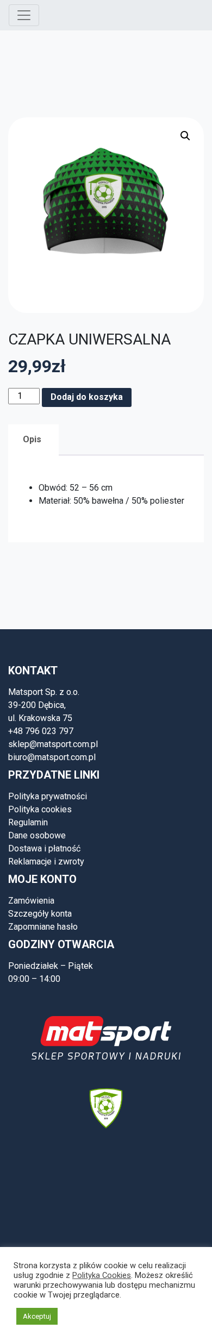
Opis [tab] (32, 439)
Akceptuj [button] (37, 1316)
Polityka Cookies (101, 1275)
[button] (185, 136)
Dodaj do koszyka (87, 397)
